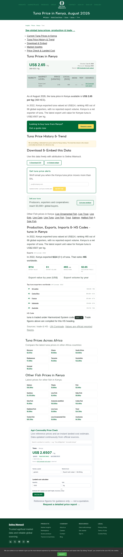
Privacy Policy (102, 527)
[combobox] (61, 442)
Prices (66, 17)
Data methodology (85, 527)
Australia (35, 308)
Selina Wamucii (16, 524)
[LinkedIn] (10, 541)
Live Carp (37, 217)
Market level (65, 469)
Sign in (81, 534)
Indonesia (35, 303)
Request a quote (86, 126)
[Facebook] (19, 541)
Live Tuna (49, 217)
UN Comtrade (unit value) (85, 68)
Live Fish (59, 217)
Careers (62, 530)
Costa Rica (35, 294)
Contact (72, 4)
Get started (82, 530)
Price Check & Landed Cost (41, 50)
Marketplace (33, 4)
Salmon (76, 217)
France (34, 298)
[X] (15, 541)
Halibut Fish (87, 217)
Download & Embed (37, 43)
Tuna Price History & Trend (40, 39)
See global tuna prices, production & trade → (50, 30)
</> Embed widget (53, 163)
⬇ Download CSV (35, 163)
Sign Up (89, 4)
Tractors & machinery (48, 537)
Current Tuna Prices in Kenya (42, 36)
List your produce (85, 202)
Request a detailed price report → (61, 504)
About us (63, 527)
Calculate (38, 494)
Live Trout (83, 214)
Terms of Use (102, 530)
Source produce (46, 534)
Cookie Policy (102, 534)
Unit (63, 482)
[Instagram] (23, 541)
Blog (61, 537)
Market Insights (34, 47)
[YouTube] (28, 541)
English (97, 4)
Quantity (34, 482)
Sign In (81, 4)
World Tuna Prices (56, 17)
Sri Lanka (35, 289)
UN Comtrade (57, 326)
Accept (62, 554)
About (53, 4)
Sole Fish (31, 221)
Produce (45, 4)
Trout (68, 217)
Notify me (59, 189)
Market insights (46, 527)
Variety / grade (36, 469)
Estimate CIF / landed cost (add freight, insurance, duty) (48, 490)
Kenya (72, 17)
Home (47, 17)
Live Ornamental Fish (66, 214)
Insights (22, 4)
